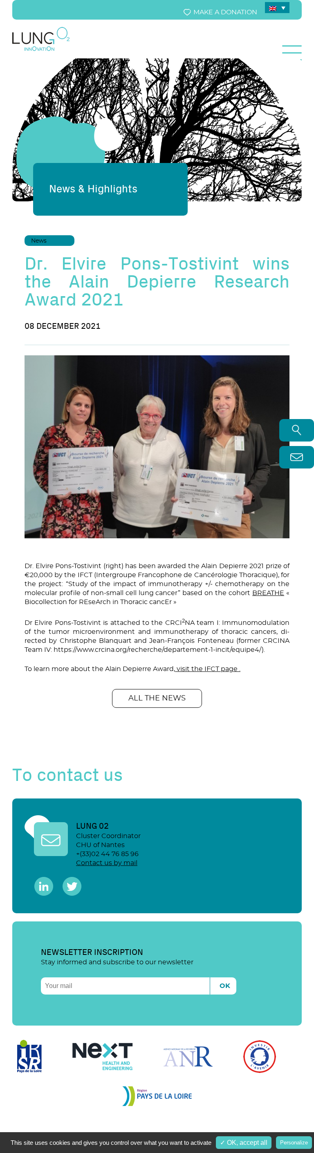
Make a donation (225, 12)
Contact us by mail (106, 863)
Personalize (294, 1143)
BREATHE (268, 593)
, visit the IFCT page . (207, 669)
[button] (157, 509)
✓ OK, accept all (243, 1142)
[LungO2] (41, 49)
